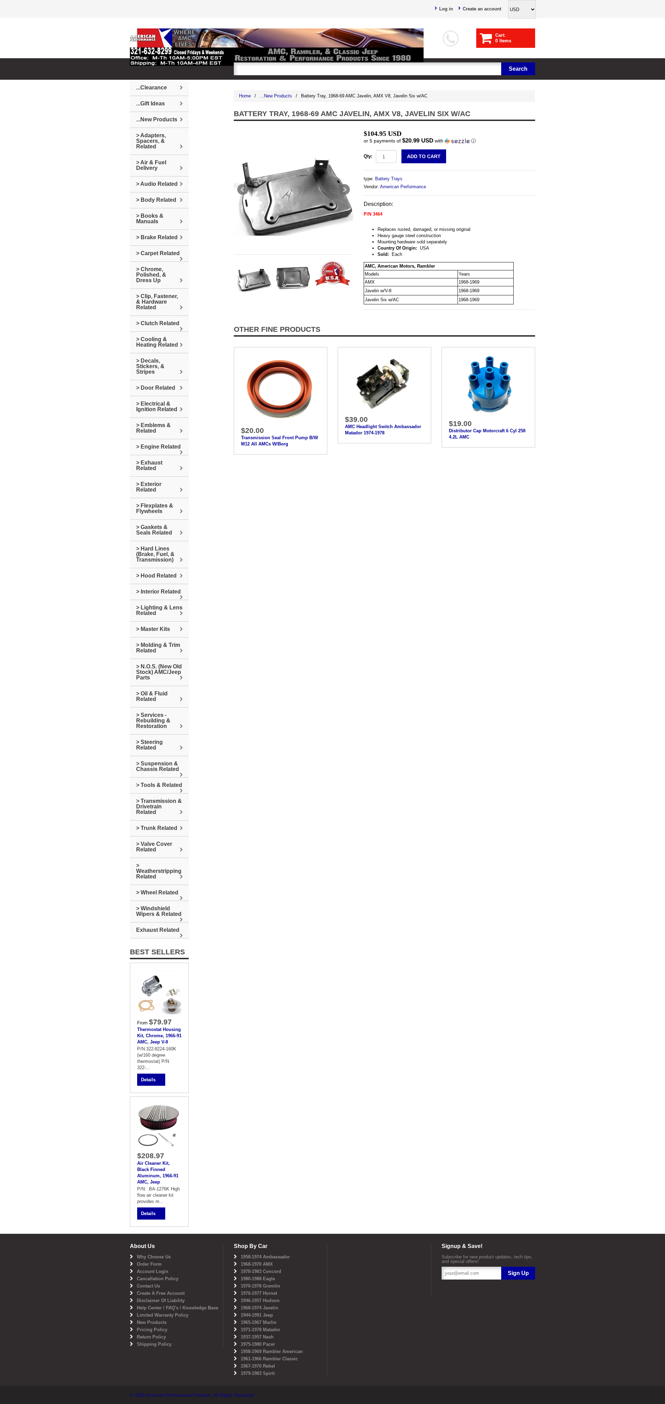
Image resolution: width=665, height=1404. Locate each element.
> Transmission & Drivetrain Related (159, 806)
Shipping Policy (154, 1344)
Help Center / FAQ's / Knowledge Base (177, 1307)
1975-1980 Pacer (258, 1344)
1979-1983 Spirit (258, 1373)
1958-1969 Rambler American (272, 1351)
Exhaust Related (157, 930)
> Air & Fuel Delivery (151, 165)
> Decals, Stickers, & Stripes (150, 366)
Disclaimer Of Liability (161, 1300)
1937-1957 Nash (257, 1337)
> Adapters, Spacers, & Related (151, 140)
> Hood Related (156, 576)
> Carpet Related (158, 253)
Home (245, 95)
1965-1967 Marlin (258, 1322)
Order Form (149, 1264)
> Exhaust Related (149, 465)
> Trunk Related (156, 828)
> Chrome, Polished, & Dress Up (151, 274)
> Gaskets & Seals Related (154, 530)
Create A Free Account (161, 1293)
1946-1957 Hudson (260, 1300)
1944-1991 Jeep (257, 1315)
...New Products (276, 95)
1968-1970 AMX (257, 1264)
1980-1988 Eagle (258, 1278)
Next (344, 189)
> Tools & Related (159, 785)
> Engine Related (158, 447)
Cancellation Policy (157, 1278)
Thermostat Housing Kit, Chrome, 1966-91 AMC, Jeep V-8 (159, 1036)
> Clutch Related (157, 323)
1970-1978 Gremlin (260, 1286)
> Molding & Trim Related (158, 647)
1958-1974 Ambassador (265, 1256)
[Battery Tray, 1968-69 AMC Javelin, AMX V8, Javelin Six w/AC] (293, 189)
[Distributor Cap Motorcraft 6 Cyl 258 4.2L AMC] (488, 384)
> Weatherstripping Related (158, 871)
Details (148, 1079)
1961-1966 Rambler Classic (269, 1358)
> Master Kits (153, 629)
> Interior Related (158, 592)
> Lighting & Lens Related (159, 610)
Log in (446, 8)
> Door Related (155, 388)
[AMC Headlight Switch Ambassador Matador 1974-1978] (384, 382)
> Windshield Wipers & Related (158, 911)
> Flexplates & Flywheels (154, 508)
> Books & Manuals (149, 218)
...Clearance (151, 87)
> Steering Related (149, 745)
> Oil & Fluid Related (152, 696)
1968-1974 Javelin (259, 1307)
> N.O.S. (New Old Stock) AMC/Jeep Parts (159, 672)
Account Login (152, 1271)
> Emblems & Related (153, 428)
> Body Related (156, 200)
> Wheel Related (157, 892)
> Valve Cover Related (154, 846)
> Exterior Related (148, 487)
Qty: (368, 156)
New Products (152, 1322)
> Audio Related (157, 184)
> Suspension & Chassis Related (157, 766)
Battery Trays (388, 178)
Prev (242, 189)
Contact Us (148, 1286)
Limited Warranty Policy (162, 1315)
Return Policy (151, 1337)
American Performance (403, 186)
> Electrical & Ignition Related (156, 406)
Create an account (482, 8)
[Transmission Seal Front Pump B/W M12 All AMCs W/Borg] (280, 388)
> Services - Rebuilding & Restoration (153, 720)
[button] (449, 141)
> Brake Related (157, 237)
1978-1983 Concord (261, 1271)
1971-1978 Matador (260, 1329)
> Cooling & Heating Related (157, 342)
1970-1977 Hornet (259, 1293)
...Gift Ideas (150, 103)
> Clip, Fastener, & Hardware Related (157, 301)
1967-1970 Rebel (258, 1366)
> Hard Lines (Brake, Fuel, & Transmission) (155, 554)
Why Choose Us (154, 1256)
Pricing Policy (152, 1329)
